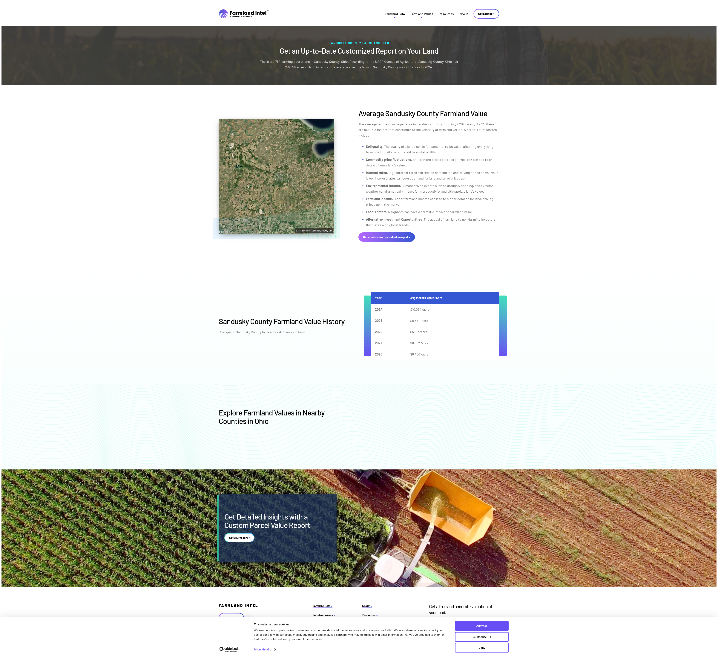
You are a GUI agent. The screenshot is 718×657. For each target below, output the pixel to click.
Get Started (485, 13)
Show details (262, 649)
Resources (446, 14)
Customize (480, 637)
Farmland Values (421, 14)
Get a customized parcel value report (385, 237)
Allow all (481, 625)
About (463, 14)
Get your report (238, 537)
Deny (481, 647)
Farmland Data (395, 14)
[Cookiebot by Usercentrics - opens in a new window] (229, 650)
